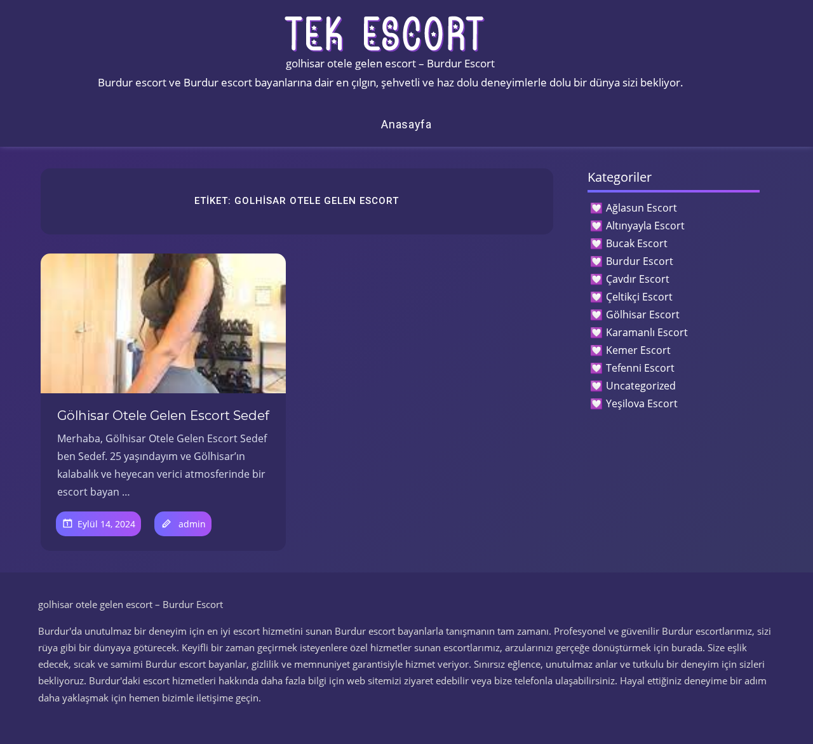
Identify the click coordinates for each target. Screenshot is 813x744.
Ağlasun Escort (641, 208)
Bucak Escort (637, 243)
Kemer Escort (638, 350)
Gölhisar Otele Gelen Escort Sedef (163, 415)
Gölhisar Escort (643, 314)
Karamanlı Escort (647, 332)
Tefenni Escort (640, 368)
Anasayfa (406, 124)
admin (192, 524)
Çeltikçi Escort (639, 297)
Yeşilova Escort (642, 403)
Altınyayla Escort (645, 226)
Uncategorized (641, 386)
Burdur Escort (639, 261)
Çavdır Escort (637, 279)
